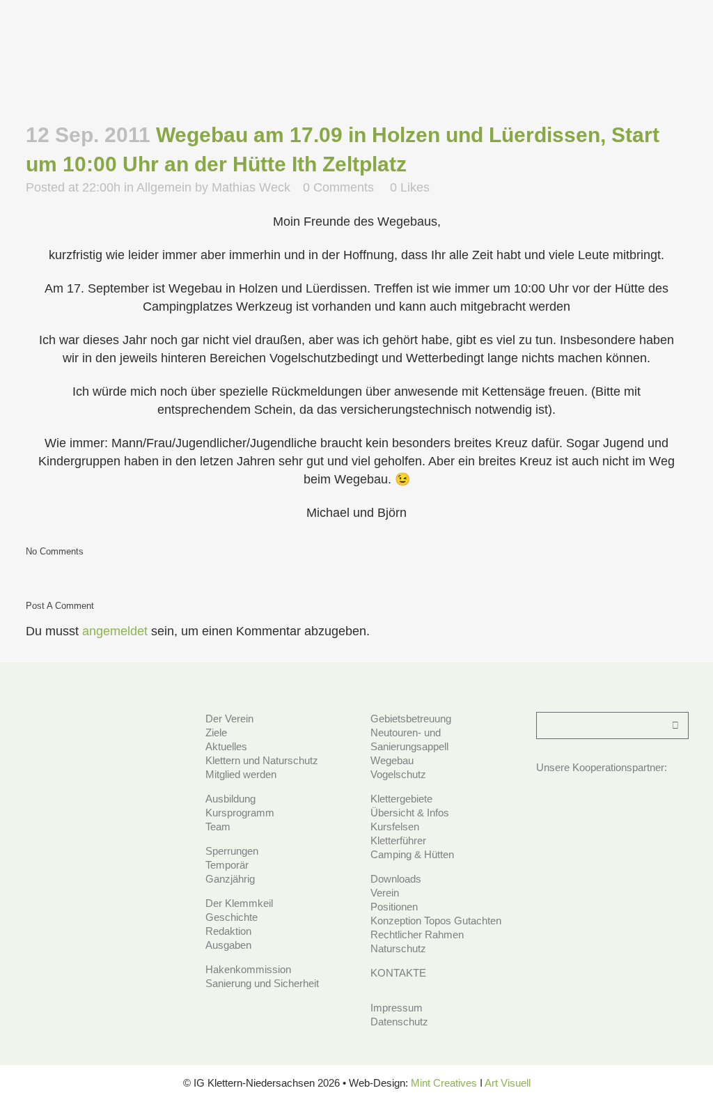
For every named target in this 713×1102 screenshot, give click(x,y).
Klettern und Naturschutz (261, 760)
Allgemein (163, 187)
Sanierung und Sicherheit (262, 983)
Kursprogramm (239, 812)
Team (217, 826)
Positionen (394, 907)
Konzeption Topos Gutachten (435, 920)
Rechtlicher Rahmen (417, 934)
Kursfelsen (394, 826)
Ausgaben (228, 945)
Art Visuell (508, 1083)
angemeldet (115, 631)
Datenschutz (399, 1021)
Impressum (396, 1008)
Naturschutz (398, 948)
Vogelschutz (398, 774)
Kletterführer (398, 840)
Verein (384, 893)
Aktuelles (226, 746)
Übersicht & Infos (409, 812)
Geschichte (231, 917)
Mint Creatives (444, 1083)
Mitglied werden (240, 774)
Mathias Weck (251, 187)
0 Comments (338, 187)
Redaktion (228, 931)
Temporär (227, 865)
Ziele (216, 732)
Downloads (395, 879)
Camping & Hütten (412, 854)
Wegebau (392, 760)
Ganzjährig (230, 879)
